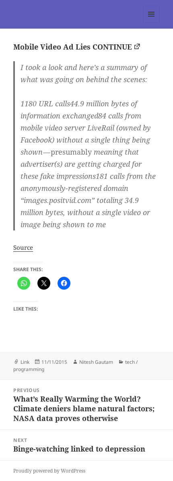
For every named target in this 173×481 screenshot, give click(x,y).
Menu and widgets (151, 22)
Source (23, 247)
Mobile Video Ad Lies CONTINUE (72, 47)
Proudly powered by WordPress (49, 470)
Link (25, 362)
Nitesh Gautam (96, 362)
